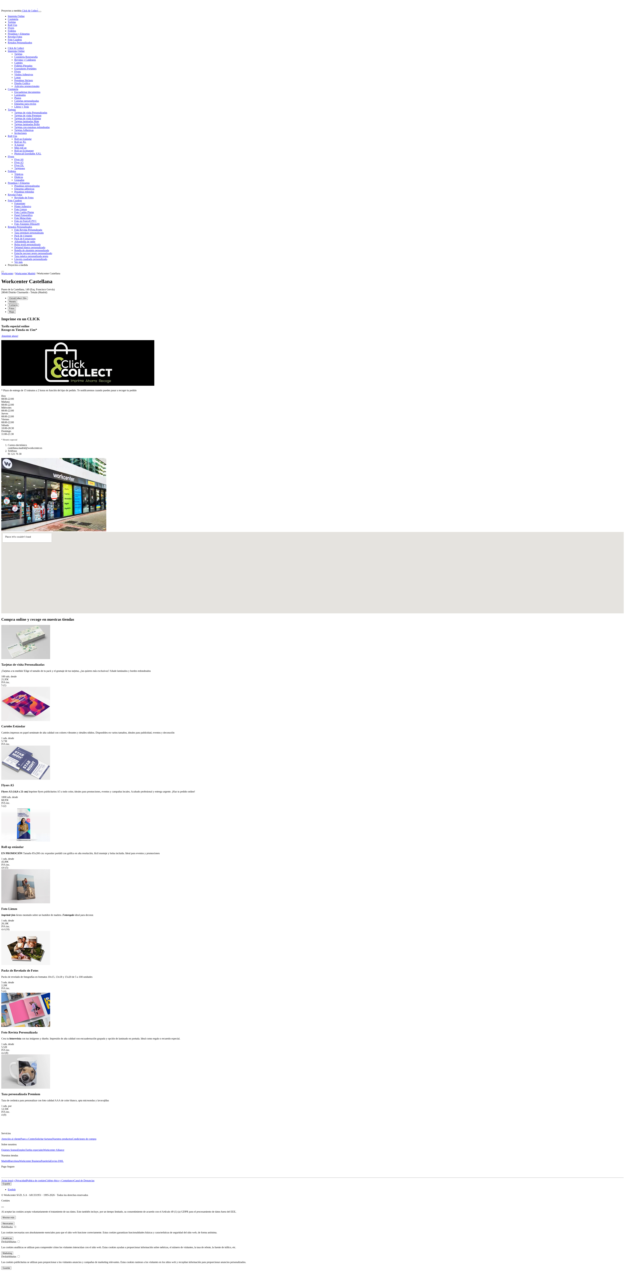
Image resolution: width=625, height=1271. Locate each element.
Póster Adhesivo (22, 206)
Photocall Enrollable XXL (27, 153)
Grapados (19, 180)
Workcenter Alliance (53, 1150)
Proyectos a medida (18, 265)
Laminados (20, 95)
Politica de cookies (36, 1180)
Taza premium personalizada (29, 232)
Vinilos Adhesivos (23, 74)
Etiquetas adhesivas (24, 188)
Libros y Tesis (21, 106)
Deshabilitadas (8, 1241)
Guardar (6, 1268)
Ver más (18, 262)
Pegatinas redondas (24, 191)
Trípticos (18, 174)
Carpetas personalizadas (26, 100)
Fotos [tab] (11, 308)
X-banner (19, 144)
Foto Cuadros (15, 39)
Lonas (17, 77)
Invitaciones (20, 133)
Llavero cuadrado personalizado (30, 259)
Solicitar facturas (43, 1138)
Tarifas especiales (34, 1150)
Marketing (7, 1253)
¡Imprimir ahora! (9, 336)
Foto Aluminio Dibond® (27, 224)
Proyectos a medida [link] (11, 10)
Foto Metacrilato (22, 218)
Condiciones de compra (84, 1138)
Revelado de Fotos (24, 197)
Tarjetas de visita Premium (27, 115)
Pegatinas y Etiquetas (19, 33)
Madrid (5, 1161)
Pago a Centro (28, 1138)
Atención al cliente (11, 1138)
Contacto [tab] (13, 305)
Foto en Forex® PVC (25, 221)
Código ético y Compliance (60, 1180)
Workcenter (7, 273)
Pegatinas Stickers (23, 80)
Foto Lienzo (20, 209)
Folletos (12, 30)
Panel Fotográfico (23, 215)
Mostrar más (8, 1217)
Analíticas (7, 1238)
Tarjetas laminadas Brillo (27, 124)
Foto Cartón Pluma (24, 212)
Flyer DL (19, 165)
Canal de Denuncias (84, 1180)
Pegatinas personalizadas (27, 185)
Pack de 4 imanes (23, 235)
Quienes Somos (9, 1150)
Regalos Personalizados (20, 42)
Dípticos (18, 177)
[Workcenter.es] (23, 7)
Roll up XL (20, 142)
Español (6, 1184)
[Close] (2, 271)
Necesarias (8, 1223)
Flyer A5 (18, 162)
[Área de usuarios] (38, 10)
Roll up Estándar (23, 139)
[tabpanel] (312, 354)
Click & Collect (29, 10)
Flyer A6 (18, 159)
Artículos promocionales (26, 86)
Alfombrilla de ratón (24, 241)
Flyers (11, 28)
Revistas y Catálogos (25, 59)
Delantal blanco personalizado (29, 247)
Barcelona (14, 1161)
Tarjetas (12, 22)
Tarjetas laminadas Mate (26, 121)
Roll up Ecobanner (24, 150)
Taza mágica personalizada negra (31, 256)
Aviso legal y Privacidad (13, 1180)
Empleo (21, 1150)
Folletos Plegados (23, 65)
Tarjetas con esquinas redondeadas (32, 127)
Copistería (13, 19)
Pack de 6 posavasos (24, 238)
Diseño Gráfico (22, 83)
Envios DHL (57, 1161)
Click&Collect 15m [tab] (18, 298)
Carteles (18, 62)
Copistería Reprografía (26, 57)
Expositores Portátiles (25, 68)
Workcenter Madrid (25, 273)
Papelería (45, 1161)
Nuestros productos (62, 1138)
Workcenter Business (30, 1161)
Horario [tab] (12, 301)
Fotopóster (19, 203)
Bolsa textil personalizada (27, 244)
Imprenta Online (16, 16)
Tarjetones (19, 168)
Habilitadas (7, 1227)
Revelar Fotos (15, 36)
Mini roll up (20, 147)
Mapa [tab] (11, 312)
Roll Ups (12, 25)
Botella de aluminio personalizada (31, 250)
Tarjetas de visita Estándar (27, 118)
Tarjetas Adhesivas (24, 130)
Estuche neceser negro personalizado (33, 253)
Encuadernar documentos (27, 92)
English (12, 1189)
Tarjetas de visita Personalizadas (30, 112)
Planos (17, 98)
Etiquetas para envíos (25, 103)
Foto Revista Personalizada (28, 229)
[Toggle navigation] (40, 11)
